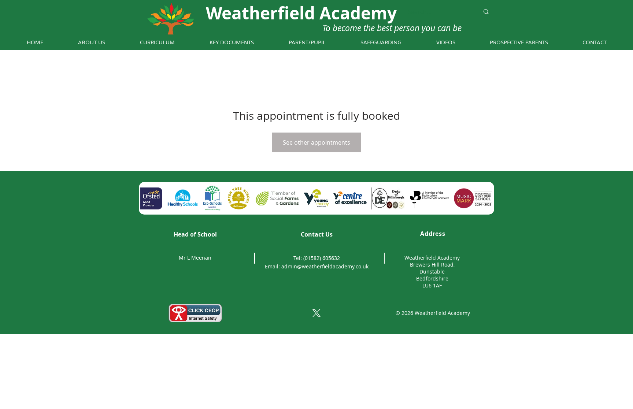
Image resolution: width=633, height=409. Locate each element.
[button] (91, 42)
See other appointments (316, 142)
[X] (316, 313)
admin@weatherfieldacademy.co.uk (325, 266)
